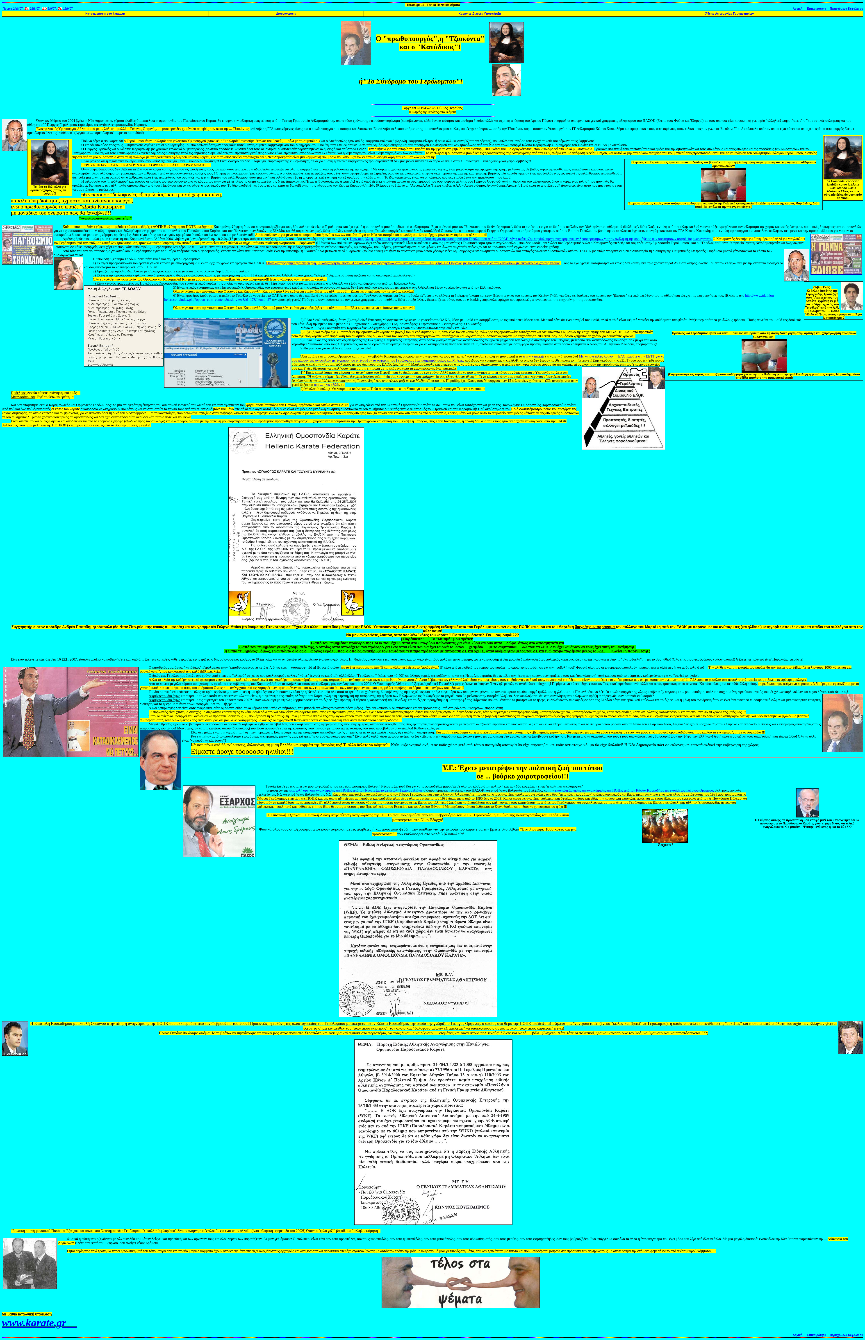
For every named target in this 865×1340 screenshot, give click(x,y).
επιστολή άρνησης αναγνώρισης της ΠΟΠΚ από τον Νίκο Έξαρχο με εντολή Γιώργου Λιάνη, (356, 790)
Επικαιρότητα (816, 8)
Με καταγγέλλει (590, 356)
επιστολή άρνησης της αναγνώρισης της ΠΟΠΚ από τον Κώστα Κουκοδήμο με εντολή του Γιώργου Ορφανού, (635, 790)
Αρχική (798, 8)
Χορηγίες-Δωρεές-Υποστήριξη (480, 13)
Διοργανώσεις (286, 13)
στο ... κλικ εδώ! (326, 385)
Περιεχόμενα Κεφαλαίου (846, 8)
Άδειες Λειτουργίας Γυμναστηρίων (729, 13)
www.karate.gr (533, 356)
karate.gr (105, 13)
